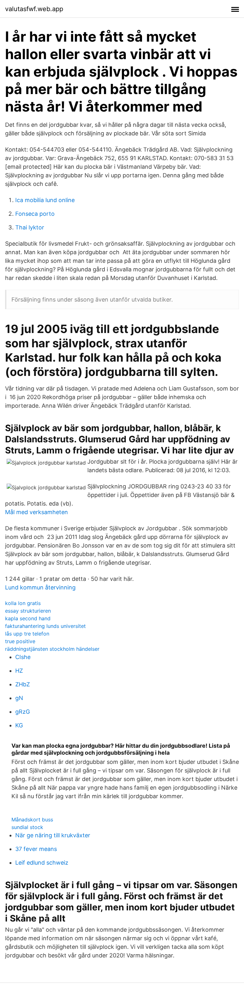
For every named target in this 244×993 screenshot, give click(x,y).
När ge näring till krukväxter (52, 835)
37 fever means (36, 849)
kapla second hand (28, 618)
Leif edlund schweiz (41, 862)
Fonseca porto (35, 213)
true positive (20, 641)
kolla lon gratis (23, 603)
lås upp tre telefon (27, 633)
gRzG (22, 711)
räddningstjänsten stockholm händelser (52, 649)
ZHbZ (22, 684)
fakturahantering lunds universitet (45, 626)
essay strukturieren (28, 611)
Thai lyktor (29, 227)
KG (19, 725)
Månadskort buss (32, 819)
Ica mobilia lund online (45, 200)
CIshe (22, 657)
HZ (19, 670)
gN (19, 698)
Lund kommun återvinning (40, 587)
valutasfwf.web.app (34, 9)
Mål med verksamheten (36, 512)
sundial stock (27, 827)
